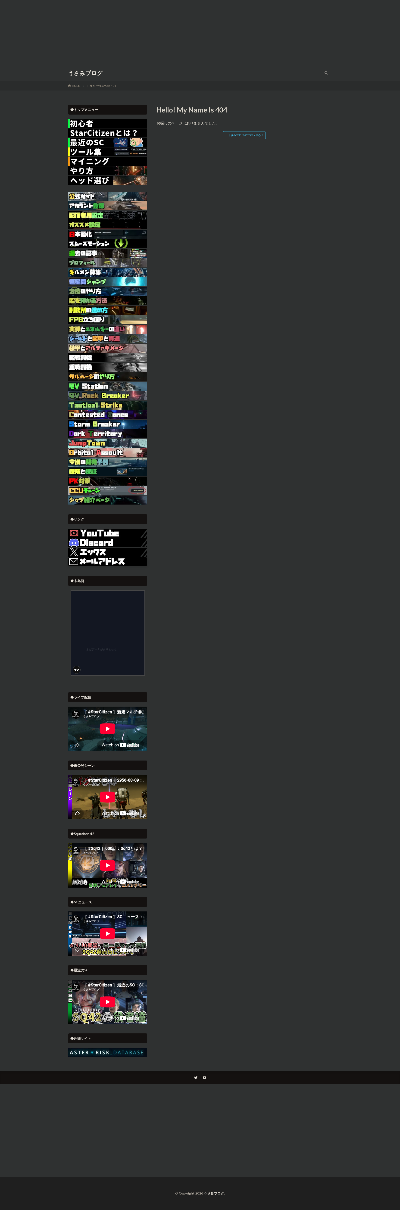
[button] (107, 561)
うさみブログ (85, 73)
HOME (76, 85)
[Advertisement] (200, 32)
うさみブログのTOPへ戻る (244, 135)
